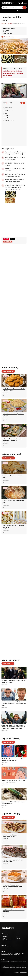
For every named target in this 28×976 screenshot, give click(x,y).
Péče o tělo (21, 953)
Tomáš (4, 33)
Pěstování (8, 954)
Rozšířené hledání (22, 10)
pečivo (5, 488)
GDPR (4, 938)
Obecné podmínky (7, 940)
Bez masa (6, 376)
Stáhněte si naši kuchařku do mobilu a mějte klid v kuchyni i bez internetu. (13, 73)
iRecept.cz (3, 23)
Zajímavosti (16, 961)
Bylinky (6, 961)
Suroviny (21, 961)
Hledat (24, 7)
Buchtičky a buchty (8, 822)
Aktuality (3, 961)
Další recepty (7, 371)
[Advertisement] (14, 219)
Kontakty (5, 936)
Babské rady (3, 953)
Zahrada (15, 954)
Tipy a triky (3, 954)
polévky (7, 946)
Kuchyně (16, 953)
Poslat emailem (7, 241)
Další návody (7, 742)
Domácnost (12, 953)
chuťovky (6, 401)
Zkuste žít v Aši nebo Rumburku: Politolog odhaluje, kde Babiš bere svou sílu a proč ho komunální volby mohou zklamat (13, 727)
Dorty (11, 946)
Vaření (12, 954)
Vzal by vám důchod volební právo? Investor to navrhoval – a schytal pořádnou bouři (13, 703)
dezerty (5, 463)
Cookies (18, 936)
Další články (6, 663)
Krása (8, 953)
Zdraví (19, 954)
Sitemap (18, 938)
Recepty (10, 23)
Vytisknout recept (8, 36)
